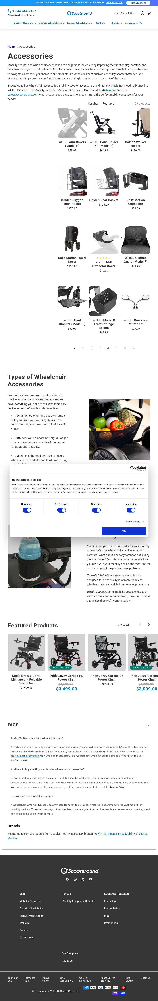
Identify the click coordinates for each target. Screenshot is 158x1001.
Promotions (111, 923)
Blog (106, 915)
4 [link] (108, 348)
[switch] (61, 510)
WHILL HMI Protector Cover (103, 264)
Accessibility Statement (108, 979)
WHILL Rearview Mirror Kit (136, 322)
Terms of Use (13, 979)
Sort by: (93, 103)
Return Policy (112, 908)
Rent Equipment (138, 3)
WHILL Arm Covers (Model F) (72, 144)
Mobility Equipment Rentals (78, 901)
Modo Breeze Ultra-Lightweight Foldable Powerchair (26, 679)
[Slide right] (149, 624)
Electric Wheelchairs (50, 23)
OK (124, 530)
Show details (133, 521)
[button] (23, 23)
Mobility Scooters (23, 23)
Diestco (112, 833)
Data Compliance (66, 979)
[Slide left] (140, 624)
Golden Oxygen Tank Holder (72, 202)
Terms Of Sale (29, 979)
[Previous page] (74, 348)
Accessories (27, 937)
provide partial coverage (25, 755)
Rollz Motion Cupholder (136, 202)
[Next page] (133, 348)
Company (130, 23)
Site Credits (129, 979)
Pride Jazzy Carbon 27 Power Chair (106, 677)
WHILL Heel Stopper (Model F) (72, 322)
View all (123, 625)
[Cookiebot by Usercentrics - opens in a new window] (132, 468)
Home (12, 46)
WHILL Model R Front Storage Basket (104, 324)
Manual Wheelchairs (78, 23)
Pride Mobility (126, 833)
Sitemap (145, 978)
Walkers (24, 923)
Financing (110, 901)
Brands (115, 23)
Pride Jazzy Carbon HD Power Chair (66, 677)
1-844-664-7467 (24, 11)
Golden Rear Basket (103, 200)
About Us (67, 960)
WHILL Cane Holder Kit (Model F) (104, 144)
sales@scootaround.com (23, 94)
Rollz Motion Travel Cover (72, 259)
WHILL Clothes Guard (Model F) (136, 259)
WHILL (102, 833)
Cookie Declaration (85, 979)
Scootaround (42, 991)
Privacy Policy (46, 979)
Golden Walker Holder (135, 144)
